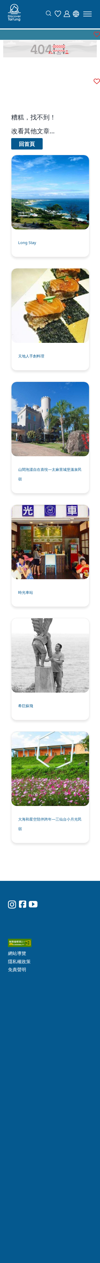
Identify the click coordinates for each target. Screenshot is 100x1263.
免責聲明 (66, 914)
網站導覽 (66, 898)
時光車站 (25, 592)
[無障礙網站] (74, 889)
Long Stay (27, 242)
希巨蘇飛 (25, 705)
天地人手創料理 (31, 356)
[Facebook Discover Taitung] (22, 891)
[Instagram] (12, 891)
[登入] (68, 13)
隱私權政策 (68, 906)
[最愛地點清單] (59, 13)
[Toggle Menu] (87, 13)
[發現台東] (14, 14)
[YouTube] (33, 891)
